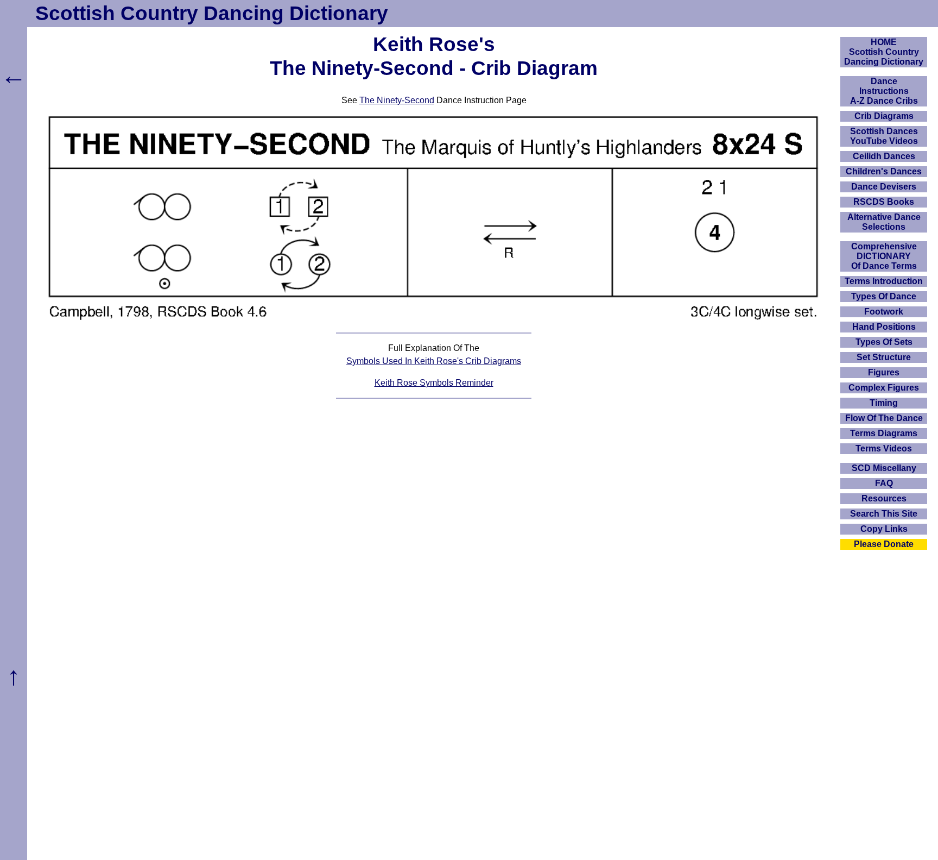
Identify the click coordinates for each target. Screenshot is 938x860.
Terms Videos (883, 448)
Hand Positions (884, 326)
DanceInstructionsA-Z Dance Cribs (884, 91)
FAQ (884, 483)
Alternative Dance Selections (884, 221)
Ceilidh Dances (884, 156)
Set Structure (884, 357)
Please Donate (884, 544)
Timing (884, 402)
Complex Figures (883, 387)
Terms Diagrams (883, 433)
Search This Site (883, 513)
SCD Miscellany (884, 468)
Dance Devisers (883, 186)
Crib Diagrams (884, 116)
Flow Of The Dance (884, 418)
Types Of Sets (883, 342)
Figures (883, 372)
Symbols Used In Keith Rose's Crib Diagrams (433, 361)
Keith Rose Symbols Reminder (434, 382)
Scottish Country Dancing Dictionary (211, 13)
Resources (884, 498)
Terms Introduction (884, 281)
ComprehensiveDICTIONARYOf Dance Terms (884, 256)
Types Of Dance (883, 296)
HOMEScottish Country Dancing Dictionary (883, 51)
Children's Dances (884, 171)
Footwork (883, 311)
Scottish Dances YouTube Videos (884, 136)
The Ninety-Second (396, 100)
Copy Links (884, 528)
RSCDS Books (883, 201)
